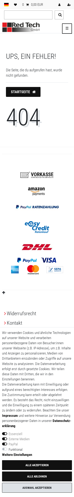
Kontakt (14, 323)
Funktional (16, 449)
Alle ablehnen (37, 476)
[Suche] (59, 14)
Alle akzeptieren (37, 465)
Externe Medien (19, 439)
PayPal (13, 444)
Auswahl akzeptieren (37, 487)
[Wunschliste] (15, 4)
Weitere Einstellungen (17, 455)
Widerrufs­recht (21, 313)
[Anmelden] (60, 4)
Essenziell (15, 434)
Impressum (10, 416)
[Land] (6, 4)
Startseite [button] (21, 92)
